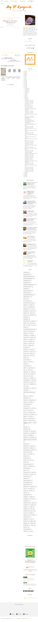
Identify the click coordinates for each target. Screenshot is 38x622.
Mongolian (26, 427)
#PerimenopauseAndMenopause (29, 284)
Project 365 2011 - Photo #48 (29, 126)
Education (25, 349)
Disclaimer (29, 618)
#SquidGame (26, 288)
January (26, 172)
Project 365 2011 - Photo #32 (29, 171)
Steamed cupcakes (27, 494)
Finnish (30, 361)
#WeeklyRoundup (27, 292)
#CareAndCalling (27, 274)
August (26, 92)
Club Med (25, 333)
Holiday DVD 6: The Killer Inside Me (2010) (31, 153)
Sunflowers (26, 498)
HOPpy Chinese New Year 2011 (29, 170)
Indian (33, 388)
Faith (31, 355)
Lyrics (25, 410)
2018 (25, 79)
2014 (25, 84)
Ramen (25, 466)
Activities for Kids (27, 300)
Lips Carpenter (26, 408)
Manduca (25, 416)
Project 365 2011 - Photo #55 (29, 105)
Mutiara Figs (26, 433)
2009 (25, 174)
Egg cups (31, 349)
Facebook (25, 355)
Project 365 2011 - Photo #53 (29, 110)
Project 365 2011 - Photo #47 (29, 127)
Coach (30, 333)
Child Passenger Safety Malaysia (29, 329)
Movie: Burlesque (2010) (28, 106)
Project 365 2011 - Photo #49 (29, 123)
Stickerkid (25, 496)
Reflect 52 (25, 470)
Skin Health (32, 486)
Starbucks (25, 492)
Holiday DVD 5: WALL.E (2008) (29, 155)
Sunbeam (31, 496)
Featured (25, 357)
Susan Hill (32, 498)
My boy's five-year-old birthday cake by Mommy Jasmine (32, 183)
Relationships (26, 472)
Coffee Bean (26, 335)
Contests (32, 337)
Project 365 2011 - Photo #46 (29, 132)
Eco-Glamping (26, 347)
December (26, 88)
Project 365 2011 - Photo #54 (29, 107)
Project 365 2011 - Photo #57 (29, 102)
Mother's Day (26, 431)
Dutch (25, 345)
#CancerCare (26, 272)
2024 (25, 73)
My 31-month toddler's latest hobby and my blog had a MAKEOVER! (32, 228)
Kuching (30, 402)
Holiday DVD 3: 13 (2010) (28, 158)
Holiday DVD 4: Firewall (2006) (29, 157)
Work (32, 525)
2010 (25, 173)
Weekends (25, 523)
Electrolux (25, 351)
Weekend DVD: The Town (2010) (29, 140)
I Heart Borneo (26, 388)
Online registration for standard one (30, 439)
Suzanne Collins (26, 502)
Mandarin (32, 414)
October (26, 90)
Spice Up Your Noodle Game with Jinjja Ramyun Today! (31, 219)
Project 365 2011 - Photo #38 (29, 154)
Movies (32, 431)
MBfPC (30, 410)
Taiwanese (32, 504)
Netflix (25, 435)
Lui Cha (32, 408)
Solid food (30, 488)
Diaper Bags (31, 341)
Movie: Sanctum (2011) (28, 119)
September (26, 91)
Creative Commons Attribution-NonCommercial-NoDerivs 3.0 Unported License (29, 579)
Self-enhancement (27, 482)
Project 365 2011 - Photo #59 (29, 100)
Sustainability (26, 500)
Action (25, 298)
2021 (25, 76)
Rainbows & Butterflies (28, 464)
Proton (25, 460)
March (26, 98)
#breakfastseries (26, 296)
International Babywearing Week (29, 392)
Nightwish (30, 435)
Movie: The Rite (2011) (28, 104)
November (26, 89)
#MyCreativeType (26, 282)
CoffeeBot (32, 335)
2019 (25, 78)
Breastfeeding (26, 321)
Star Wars (30, 490)
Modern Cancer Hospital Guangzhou (30, 423)
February (26, 99)
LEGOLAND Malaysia (27, 404)
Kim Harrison (32, 400)
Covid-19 (25, 339)
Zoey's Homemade (27, 529)
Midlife (25, 420)
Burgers (33, 321)
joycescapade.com (26, 26)
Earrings (30, 345)
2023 (25, 74)
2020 (25, 77)
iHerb (30, 531)
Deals (24, 341)
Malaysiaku (30, 412)
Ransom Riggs (30, 466)
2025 (25, 72)
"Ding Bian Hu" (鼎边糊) (28, 152)
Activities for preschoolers (28, 302)
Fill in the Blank (26, 359)
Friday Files (31, 367)
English (31, 351)
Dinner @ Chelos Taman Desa (29, 120)
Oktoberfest (32, 437)
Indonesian (25, 390)
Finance (25, 361)
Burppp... (25, 323)
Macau (25, 412)
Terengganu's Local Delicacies (29, 168)
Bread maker (26, 319)
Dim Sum (25, 343)
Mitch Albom (31, 420)
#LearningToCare (27, 280)
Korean (25, 402)
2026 (25, 71)
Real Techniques (26, 468)
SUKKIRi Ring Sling (27, 476)
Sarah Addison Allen (27, 480)
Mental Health (31, 418)
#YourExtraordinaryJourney (29, 294)
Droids (30, 343)
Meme (24, 418)
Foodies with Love (27, 365)
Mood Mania (26, 429)
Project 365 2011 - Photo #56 (29, 103)
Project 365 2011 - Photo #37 (29, 156)
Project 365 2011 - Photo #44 (29, 141)
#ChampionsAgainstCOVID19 (28, 276)
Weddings (25, 521)
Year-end (25, 527)
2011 (25, 87)
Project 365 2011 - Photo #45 (29, 133)
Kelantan (25, 400)
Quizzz (30, 460)
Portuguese (26, 456)
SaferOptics (26, 478)
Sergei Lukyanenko (27, 484)
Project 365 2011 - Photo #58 (29, 101)
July (25, 93)
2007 (25, 176)
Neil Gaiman (33, 433)
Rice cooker (26, 474)
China (25, 331)
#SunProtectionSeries (27, 290)
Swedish (33, 502)
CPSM (29, 325)
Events (25, 353)
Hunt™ (25, 384)
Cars (33, 325)
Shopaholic (26, 486)
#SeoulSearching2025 (27, 286)
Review (33, 472)
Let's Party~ (26, 406)
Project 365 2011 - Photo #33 (29, 169)
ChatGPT (25, 327)
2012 (25, 86)
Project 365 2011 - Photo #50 (29, 116)
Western (31, 523)
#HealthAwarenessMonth (28, 278)
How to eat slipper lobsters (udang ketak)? (31, 252)
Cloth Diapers (30, 331)
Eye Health (31, 353)
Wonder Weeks (26, 525)
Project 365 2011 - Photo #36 (29, 159)
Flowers (25, 363)
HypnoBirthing (31, 384)
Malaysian (25, 414)
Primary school (26, 458)
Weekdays (31, 521)
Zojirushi (25, 531)
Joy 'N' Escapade (15, 618)
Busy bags (32, 323)
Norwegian (25, 437)
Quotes (25, 462)
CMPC (24, 325)
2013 (25, 85)
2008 (25, 175)
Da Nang (31, 339)
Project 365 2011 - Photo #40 (29, 150)
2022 (25, 75)
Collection (26, 337)
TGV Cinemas (26, 504)
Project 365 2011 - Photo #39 (29, 151)
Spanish (25, 490)
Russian (32, 474)
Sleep (24, 488)
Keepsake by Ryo (26, 398)
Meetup (31, 416)
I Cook (25, 386)
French (25, 367)
